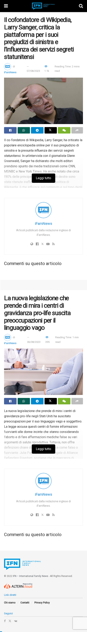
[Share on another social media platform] (77, 130)
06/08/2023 (33, 341)
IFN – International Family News (30, 576)
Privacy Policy (42, 602)
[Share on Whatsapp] (24, 130)
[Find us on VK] (15, 621)
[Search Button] (81, 6)
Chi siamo (9, 602)
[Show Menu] (6, 6)
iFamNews (10, 72)
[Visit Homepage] (43, 6)
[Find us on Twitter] (9, 621)
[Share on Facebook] (10, 130)
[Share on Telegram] (37, 130)
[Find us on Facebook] (5, 621)
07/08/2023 (33, 70)
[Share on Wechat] (64, 130)
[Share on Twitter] (51, 130)
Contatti (24, 602)
